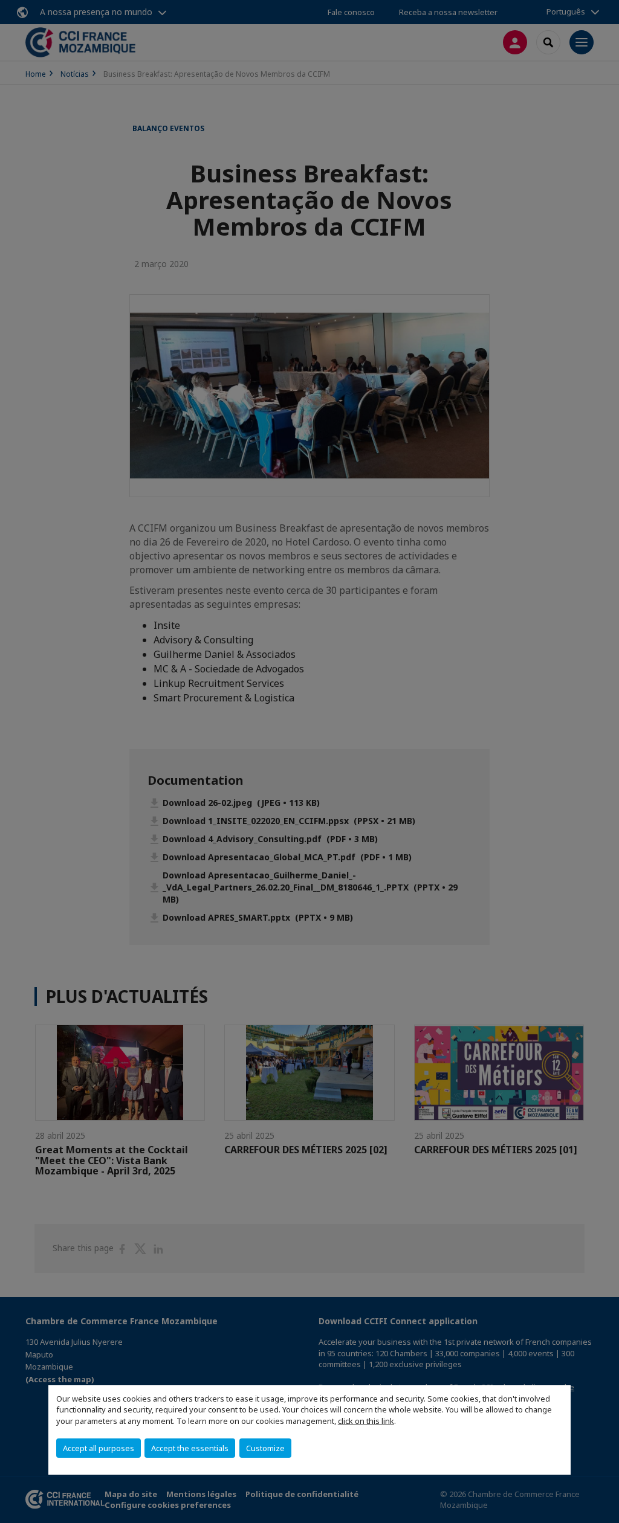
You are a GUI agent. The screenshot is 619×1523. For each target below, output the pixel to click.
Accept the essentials (189, 1448)
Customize (265, 1448)
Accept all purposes (98, 1448)
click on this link (366, 1420)
